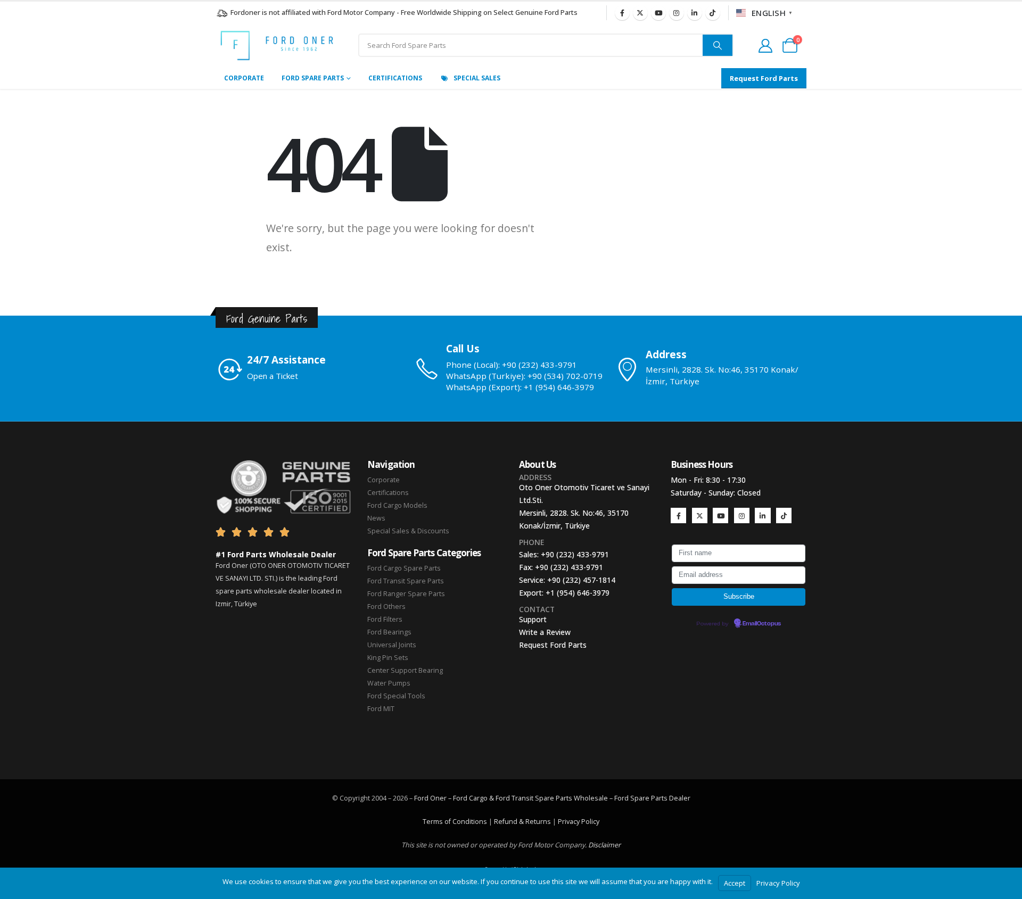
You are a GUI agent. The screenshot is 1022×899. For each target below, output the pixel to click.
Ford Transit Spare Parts (405, 580)
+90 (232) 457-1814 (581, 580)
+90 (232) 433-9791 (575, 554)
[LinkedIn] (694, 12)
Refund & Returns (522, 821)
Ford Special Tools (396, 695)
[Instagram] (676, 12)
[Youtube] (658, 12)
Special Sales (477, 78)
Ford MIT (380, 708)
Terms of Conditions (455, 821)
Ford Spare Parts (313, 78)
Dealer (678, 798)
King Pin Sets (387, 657)
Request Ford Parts (553, 645)
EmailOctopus (762, 623)
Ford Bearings (389, 632)
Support (533, 619)
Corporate (244, 78)
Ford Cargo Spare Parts (404, 568)
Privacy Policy (578, 821)
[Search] (717, 45)
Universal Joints (391, 644)
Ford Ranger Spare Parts (406, 593)
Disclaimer (604, 844)
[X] (640, 12)
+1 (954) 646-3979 (577, 593)
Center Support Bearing (405, 670)
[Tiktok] (712, 12)
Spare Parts (648, 798)
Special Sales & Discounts (408, 530)
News (376, 518)
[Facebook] (622, 12)
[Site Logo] (277, 45)
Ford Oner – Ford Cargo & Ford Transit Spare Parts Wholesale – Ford (522, 798)
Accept (734, 883)
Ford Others (386, 606)
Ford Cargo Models (397, 505)
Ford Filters (384, 619)
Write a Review (545, 632)
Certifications (395, 78)
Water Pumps (388, 683)
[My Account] (765, 46)
